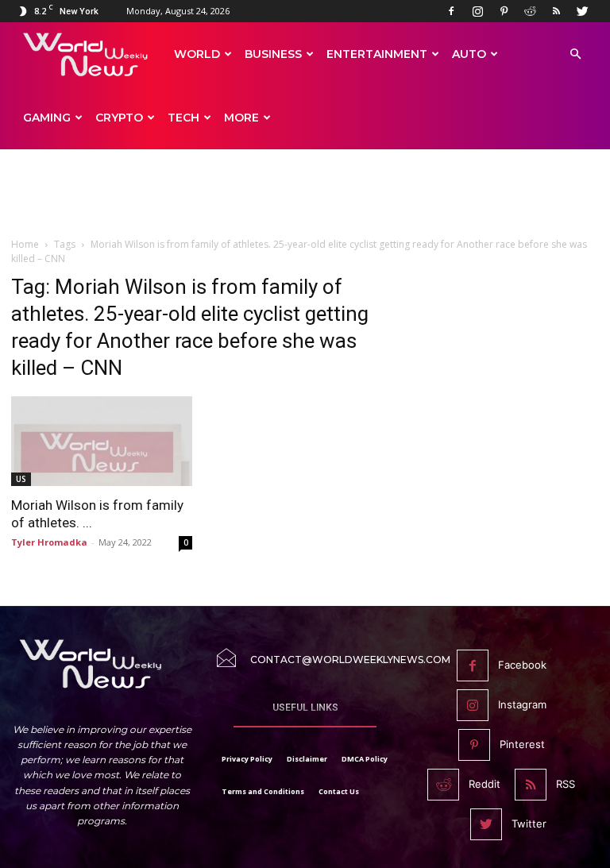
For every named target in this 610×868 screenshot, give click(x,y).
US (21, 478)
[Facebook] (451, 11)
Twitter (529, 823)
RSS (565, 783)
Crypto (119, 117)
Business (273, 54)
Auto (469, 54)
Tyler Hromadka (49, 542)
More (241, 117)
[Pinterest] (503, 11)
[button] (575, 54)
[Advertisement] (305, 200)
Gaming (47, 117)
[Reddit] (530, 11)
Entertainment (376, 54)
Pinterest (522, 744)
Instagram (522, 704)
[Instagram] (477, 11)
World (197, 54)
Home (25, 244)
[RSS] (556, 11)
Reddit (484, 783)
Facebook (522, 664)
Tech (183, 117)
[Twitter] (582, 11)
